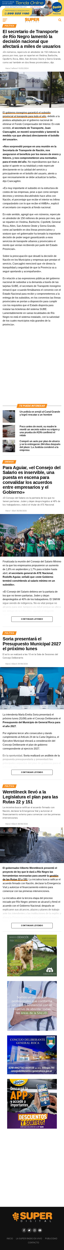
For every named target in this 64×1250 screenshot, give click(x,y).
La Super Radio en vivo (29, 1238)
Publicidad (51, 1238)
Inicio (10, 1238)
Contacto (33, 1242)
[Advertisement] (32, 369)
